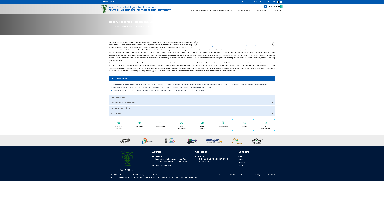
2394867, (219, 159)
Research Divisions (208, 10)
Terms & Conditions (132, 177)
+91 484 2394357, (204, 159)
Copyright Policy (159, 177)
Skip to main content (108, 2)
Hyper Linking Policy (146, 177)
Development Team (247, 175)
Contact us (242, 162)
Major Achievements (118, 97)
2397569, (225, 159)
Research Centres (225, 10)
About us (193, 10)
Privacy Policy (113, 177)
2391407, (213, 159)
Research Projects (243, 10)
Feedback (196, 177)
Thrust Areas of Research (119, 79)
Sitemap (241, 165)
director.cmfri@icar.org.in (163, 165)
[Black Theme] (279, 2)
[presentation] (196, 44)
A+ (250, 2)
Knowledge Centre (261, 10)
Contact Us (277, 10)
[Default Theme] (281, 2)
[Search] (275, 1)
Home (117, 26)
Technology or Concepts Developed (123, 103)
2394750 (209, 161)
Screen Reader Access (260, 2)
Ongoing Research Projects (120, 108)
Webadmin (236, 175)
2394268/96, (202, 161)
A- (243, 2)
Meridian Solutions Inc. (163, 175)
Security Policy (170, 177)
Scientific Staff (116, 113)
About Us (241, 159)
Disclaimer (122, 177)
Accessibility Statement (184, 177)
